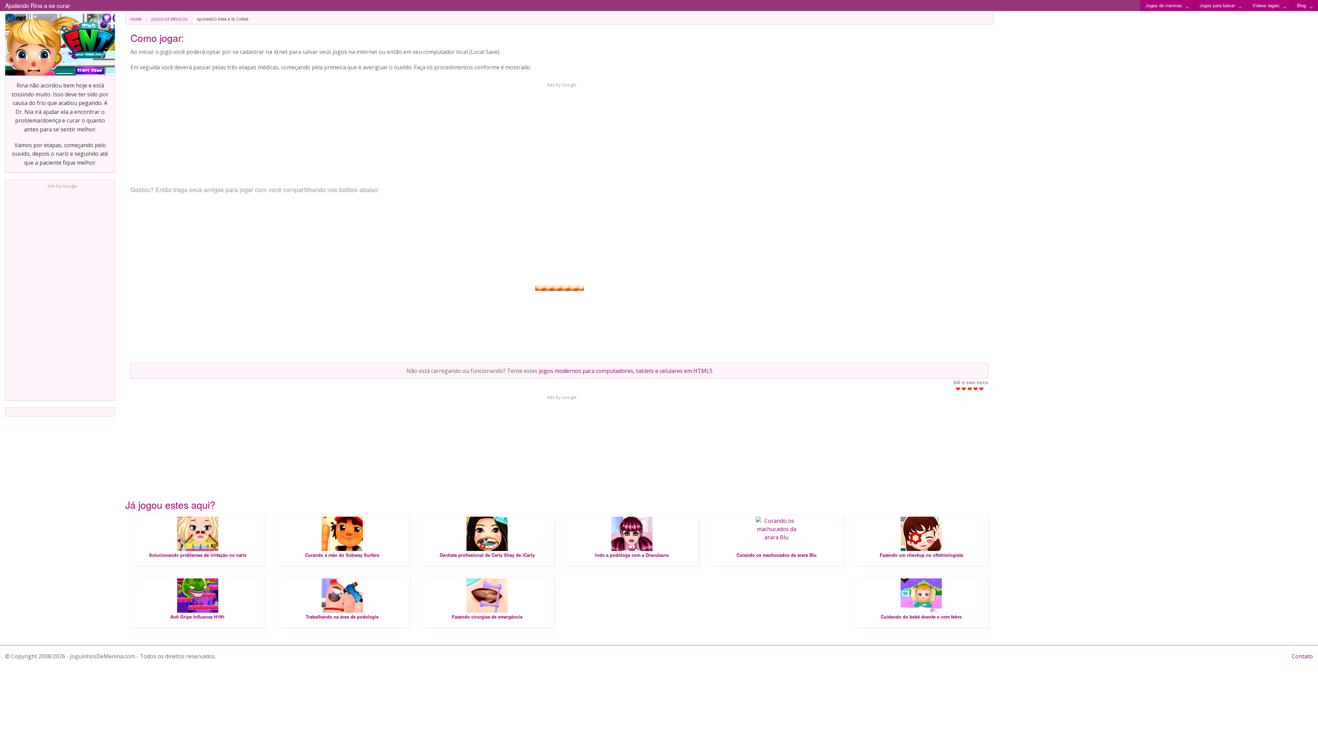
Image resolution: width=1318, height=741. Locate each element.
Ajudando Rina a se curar (37, 5)
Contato (1302, 656)
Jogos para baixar (1217, 5)
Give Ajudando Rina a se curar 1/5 (958, 388)
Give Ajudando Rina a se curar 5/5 (981, 388)
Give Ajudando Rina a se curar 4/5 (976, 388)
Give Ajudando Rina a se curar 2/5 (964, 388)
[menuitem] (136, 19)
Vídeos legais (1266, 5)
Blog (1301, 5)
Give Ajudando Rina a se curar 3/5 (970, 388)
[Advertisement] (60, 293)
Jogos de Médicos (169, 19)
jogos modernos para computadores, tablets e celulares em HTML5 (626, 371)
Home (136, 19)
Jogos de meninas (1164, 5)
